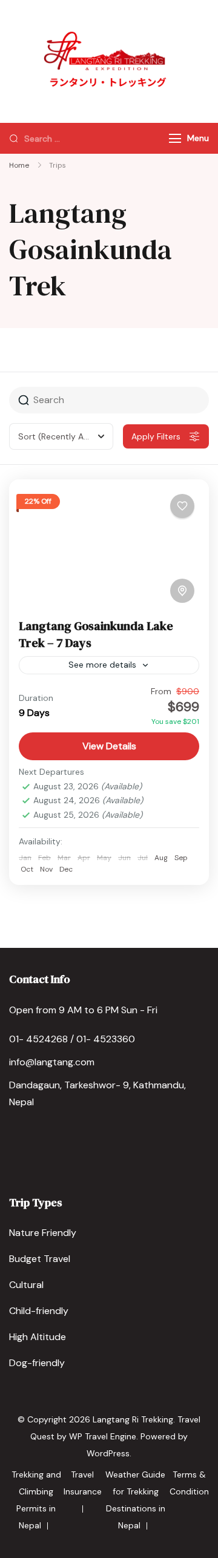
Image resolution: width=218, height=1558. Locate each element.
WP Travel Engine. (103, 1436)
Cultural (26, 1284)
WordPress (108, 1453)
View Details (109, 746)
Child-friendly (38, 1310)
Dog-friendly (37, 1362)
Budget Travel (39, 1258)
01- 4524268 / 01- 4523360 (72, 1039)
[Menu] (175, 138)
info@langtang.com (51, 1062)
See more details (102, 664)
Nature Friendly (42, 1232)
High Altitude (37, 1336)
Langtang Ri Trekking (133, 1419)
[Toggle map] (182, 591)
